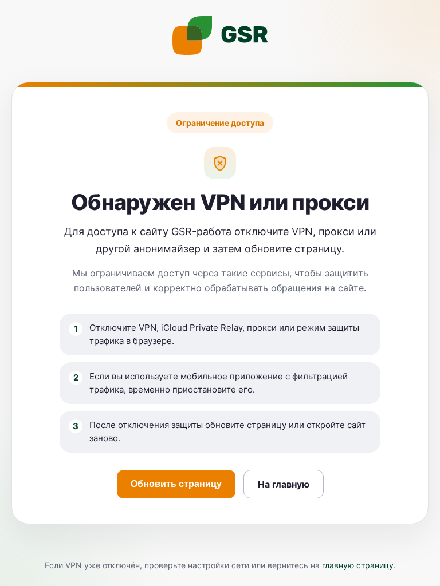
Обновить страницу (176, 484)
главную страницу (358, 565)
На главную (283, 484)
